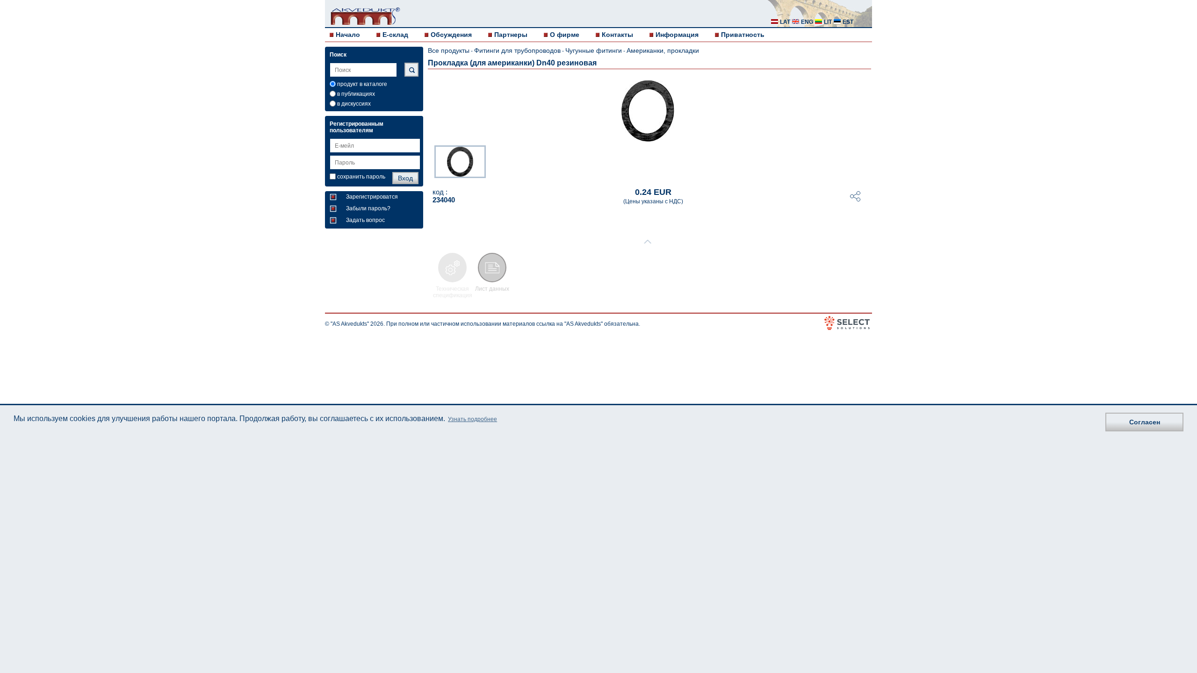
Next (865, 160)
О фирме (564, 34)
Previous (429, 160)
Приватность (742, 34)
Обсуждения (451, 34)
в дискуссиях (354, 103)
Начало (348, 34)
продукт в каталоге (362, 84)
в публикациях (356, 94)
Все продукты (448, 50)
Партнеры (510, 34)
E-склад (395, 34)
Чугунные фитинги (593, 50)
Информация (677, 34)
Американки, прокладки (663, 50)
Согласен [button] (1144, 422)
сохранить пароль (361, 176)
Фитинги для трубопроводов (517, 50)
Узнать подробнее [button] (472, 419)
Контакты (617, 34)
